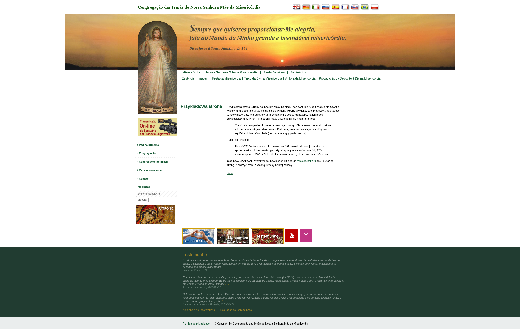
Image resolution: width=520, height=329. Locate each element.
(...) (223, 267)
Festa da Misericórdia (226, 78)
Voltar (230, 173)
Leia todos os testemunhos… (237, 310)
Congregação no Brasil (153, 161)
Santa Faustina (274, 72)
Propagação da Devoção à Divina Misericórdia (349, 78)
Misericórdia (191, 72)
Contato (143, 178)
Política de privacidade (196, 323)
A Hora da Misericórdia (300, 78)
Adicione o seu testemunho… (200, 310)
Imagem (203, 78)
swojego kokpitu (306, 160)
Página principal (149, 144)
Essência (188, 78)
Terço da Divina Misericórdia (263, 78)
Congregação (147, 153)
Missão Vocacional (150, 170)
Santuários (298, 72)
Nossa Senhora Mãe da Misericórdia (231, 72)
